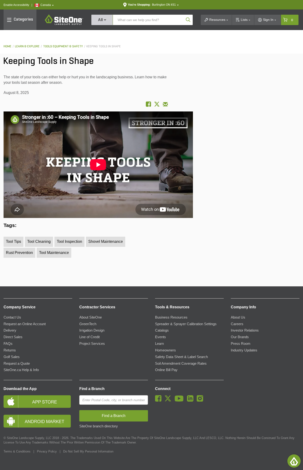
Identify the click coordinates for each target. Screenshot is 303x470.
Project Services (92, 344)
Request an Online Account (25, 324)
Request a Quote (17, 363)
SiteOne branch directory (98, 426)
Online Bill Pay (166, 370)
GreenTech (87, 324)
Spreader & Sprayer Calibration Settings (186, 324)
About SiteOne (90, 317)
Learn (159, 344)
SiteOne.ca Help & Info (21, 370)
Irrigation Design (91, 330)
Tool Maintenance (54, 253)
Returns (10, 350)
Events (160, 337)
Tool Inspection (69, 241)
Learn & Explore (27, 46)
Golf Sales (12, 357)
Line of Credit (89, 337)
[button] (44, 5)
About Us (238, 317)
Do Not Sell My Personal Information (88, 451)
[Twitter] (169, 400)
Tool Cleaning (39, 241)
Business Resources (171, 317)
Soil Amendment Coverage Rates (181, 363)
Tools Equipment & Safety (63, 46)
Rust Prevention (19, 253)
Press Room (240, 344)
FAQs (8, 344)
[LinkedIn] (191, 400)
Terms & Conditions (17, 451)
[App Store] (38, 401)
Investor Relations (245, 330)
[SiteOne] (64, 24)
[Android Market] (38, 421)
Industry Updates (244, 350)
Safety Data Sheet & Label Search (181, 357)
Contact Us (12, 317)
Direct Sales (13, 337)
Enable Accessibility (16, 5)
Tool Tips (13, 241)
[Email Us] (165, 104)
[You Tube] (180, 400)
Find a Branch (92, 389)
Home (7, 46)
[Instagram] (201, 400)
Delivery (10, 330)
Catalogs (162, 330)
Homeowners (165, 350)
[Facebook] (159, 400)
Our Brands (240, 337)
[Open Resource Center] (294, 461)
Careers (237, 324)
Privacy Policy (47, 451)
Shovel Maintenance (105, 241)
